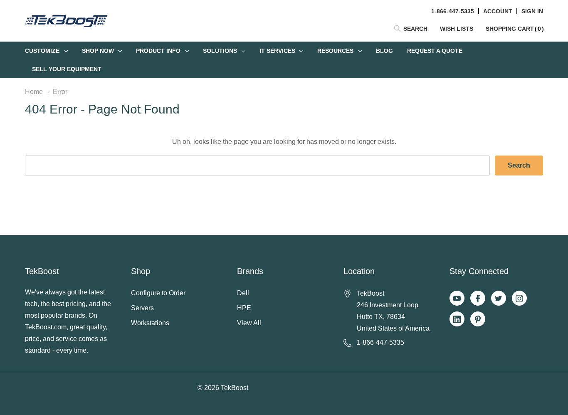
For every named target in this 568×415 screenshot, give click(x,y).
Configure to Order (158, 292)
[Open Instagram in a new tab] (519, 298)
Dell (243, 292)
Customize (42, 51)
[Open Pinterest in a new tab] (478, 319)
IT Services (277, 51)
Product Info (158, 51)
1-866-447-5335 (452, 11)
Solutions (220, 51)
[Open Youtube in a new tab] (457, 298)
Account (497, 11)
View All (249, 322)
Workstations (150, 322)
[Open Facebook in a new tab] (478, 298)
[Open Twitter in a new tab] (498, 298)
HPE (244, 307)
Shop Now (98, 51)
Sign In (532, 11)
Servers (142, 307)
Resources (335, 51)
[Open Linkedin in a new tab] (457, 319)
